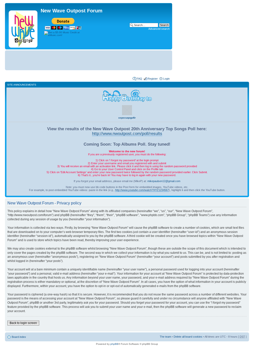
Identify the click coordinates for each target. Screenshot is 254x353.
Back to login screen (23, 323)
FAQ (139, 78)
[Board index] (23, 28)
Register (153, 78)
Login (166, 78)
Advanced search (159, 28)
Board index (19, 336)
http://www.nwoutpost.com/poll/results (127, 133)
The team (165, 336)
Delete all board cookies (188, 336)
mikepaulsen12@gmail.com (163, 181)
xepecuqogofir (127, 117)
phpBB (114, 344)
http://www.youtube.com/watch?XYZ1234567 (142, 190)
